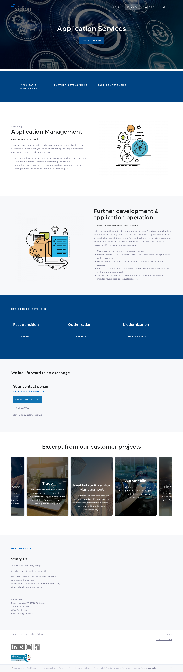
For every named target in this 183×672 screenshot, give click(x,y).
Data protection (164, 639)
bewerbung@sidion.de (22, 613)
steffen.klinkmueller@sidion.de (27, 415)
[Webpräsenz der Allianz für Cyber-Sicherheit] (21, 657)
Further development (71, 85)
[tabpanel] (48, 486)
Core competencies (112, 85)
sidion (14, 634)
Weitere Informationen (150, 668)
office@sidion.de (19, 610)
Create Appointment (27, 399)
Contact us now (91, 40)
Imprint (168, 634)
